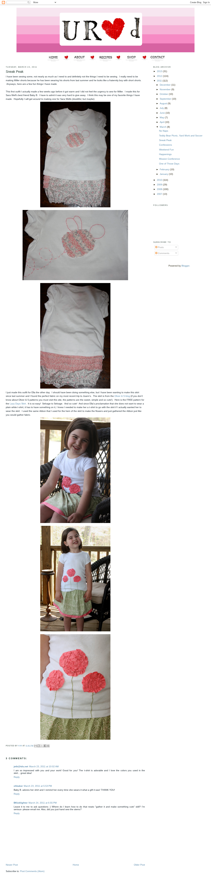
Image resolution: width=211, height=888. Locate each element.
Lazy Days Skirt (18, 403)
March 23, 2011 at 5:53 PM (38, 786)
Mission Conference (169, 159)
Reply (17, 777)
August (164, 103)
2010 (160, 180)
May (162, 117)
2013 (160, 71)
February (165, 169)
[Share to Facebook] (45, 745)
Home (76, 864)
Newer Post (12, 864)
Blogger (185, 265)
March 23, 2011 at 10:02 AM (44, 766)
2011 (160, 80)
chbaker (18, 786)
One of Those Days (169, 163)
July (162, 108)
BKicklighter (21, 802)
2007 (160, 194)
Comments (163, 253)
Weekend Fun (166, 149)
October (164, 94)
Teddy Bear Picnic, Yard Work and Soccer (180, 135)
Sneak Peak (165, 140)
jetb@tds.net (21, 766)
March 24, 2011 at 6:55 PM (43, 802)
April (162, 122)
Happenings (165, 154)
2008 (160, 189)
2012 (160, 76)
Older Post (139, 864)
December (165, 84)
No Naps (163, 130)
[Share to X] (42, 745)
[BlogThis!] (38, 745)
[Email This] (35, 745)
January (164, 174)
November (165, 89)
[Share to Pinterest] (48, 745)
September (166, 98)
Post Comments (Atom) (32, 871)
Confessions (165, 144)
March (163, 127)
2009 (160, 184)
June (163, 112)
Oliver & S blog (122, 396)
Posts (160, 247)
